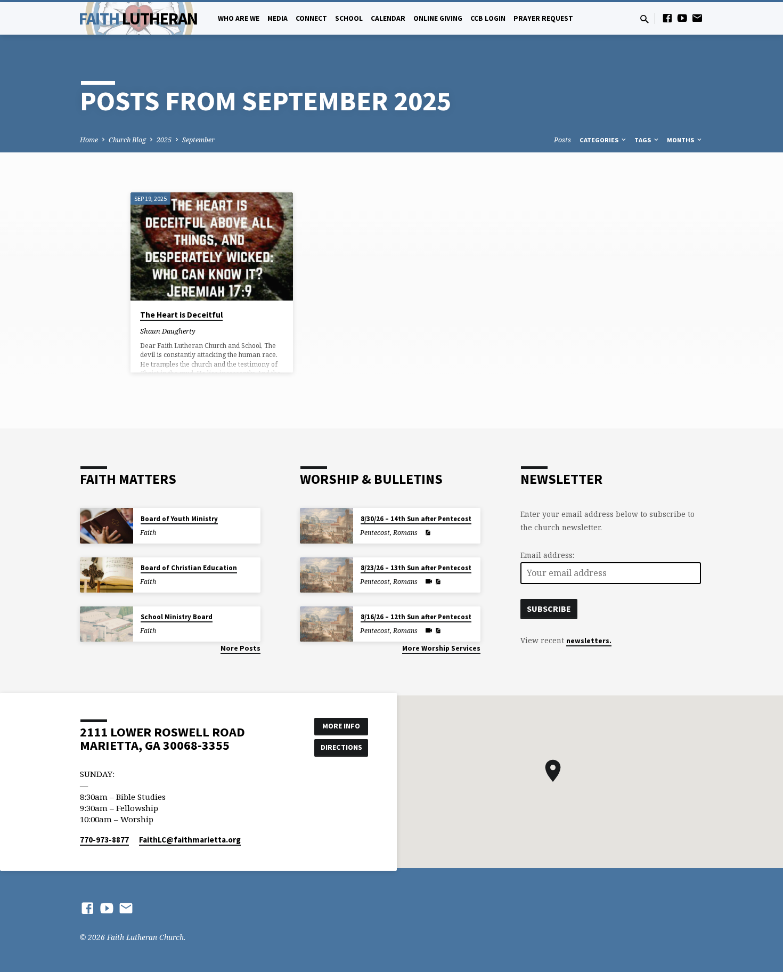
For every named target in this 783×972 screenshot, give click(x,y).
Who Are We (238, 18)
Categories (600, 140)
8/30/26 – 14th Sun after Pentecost (416, 518)
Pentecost (375, 532)
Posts (562, 139)
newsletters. (588, 640)
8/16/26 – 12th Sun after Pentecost (416, 616)
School (349, 18)
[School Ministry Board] (106, 624)
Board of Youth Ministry (179, 518)
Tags (643, 140)
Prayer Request (543, 18)
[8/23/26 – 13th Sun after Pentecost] (326, 575)
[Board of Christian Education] (106, 575)
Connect (311, 18)
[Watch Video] (429, 581)
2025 (164, 139)
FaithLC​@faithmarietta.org (190, 840)
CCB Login (487, 18)
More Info (341, 726)
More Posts (240, 648)
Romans (405, 532)
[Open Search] (644, 19)
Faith (138, 18)
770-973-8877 (104, 840)
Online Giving (437, 18)
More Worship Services (441, 648)
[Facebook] (667, 18)
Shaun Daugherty (167, 331)
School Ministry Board (177, 616)
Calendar (388, 18)
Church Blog (127, 139)
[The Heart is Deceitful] (211, 246)
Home (89, 139)
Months (681, 140)
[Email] (697, 18)
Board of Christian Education (189, 567)
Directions (341, 747)
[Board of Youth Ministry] (106, 526)
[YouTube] (682, 18)
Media (277, 18)
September (198, 139)
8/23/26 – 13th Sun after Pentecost (416, 567)
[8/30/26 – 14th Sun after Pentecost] (326, 526)
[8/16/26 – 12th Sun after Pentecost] (326, 624)
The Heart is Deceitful (181, 315)
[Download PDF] (428, 532)
